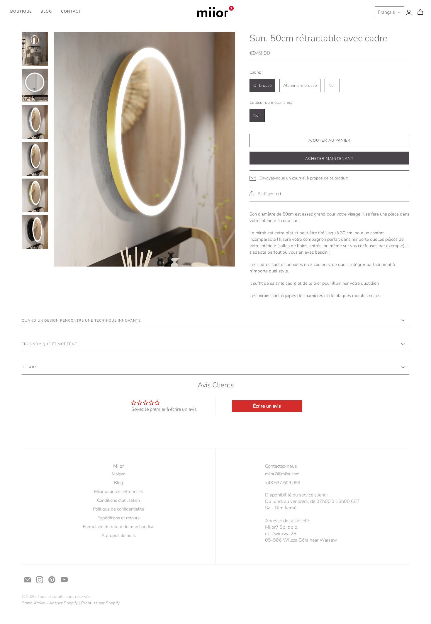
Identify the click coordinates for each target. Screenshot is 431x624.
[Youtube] (64, 579)
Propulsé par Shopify (100, 603)
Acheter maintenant (329, 158)
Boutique (21, 11)
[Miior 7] (215, 11)
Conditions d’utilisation (118, 500)
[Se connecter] (409, 12)
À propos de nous (118, 535)
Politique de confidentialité (118, 509)
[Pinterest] (51, 579)
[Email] (27, 579)
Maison (118, 474)
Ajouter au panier (329, 140)
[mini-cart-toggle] (420, 12)
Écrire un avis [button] (267, 406)
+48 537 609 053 (282, 483)
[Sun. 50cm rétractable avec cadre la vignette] (35, 49)
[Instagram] (39, 579)
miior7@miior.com (282, 474)
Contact (71, 11)
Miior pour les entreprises (118, 491)
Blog (46, 11)
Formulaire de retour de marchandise (118, 527)
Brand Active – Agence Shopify (50, 603)
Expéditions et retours (118, 518)
